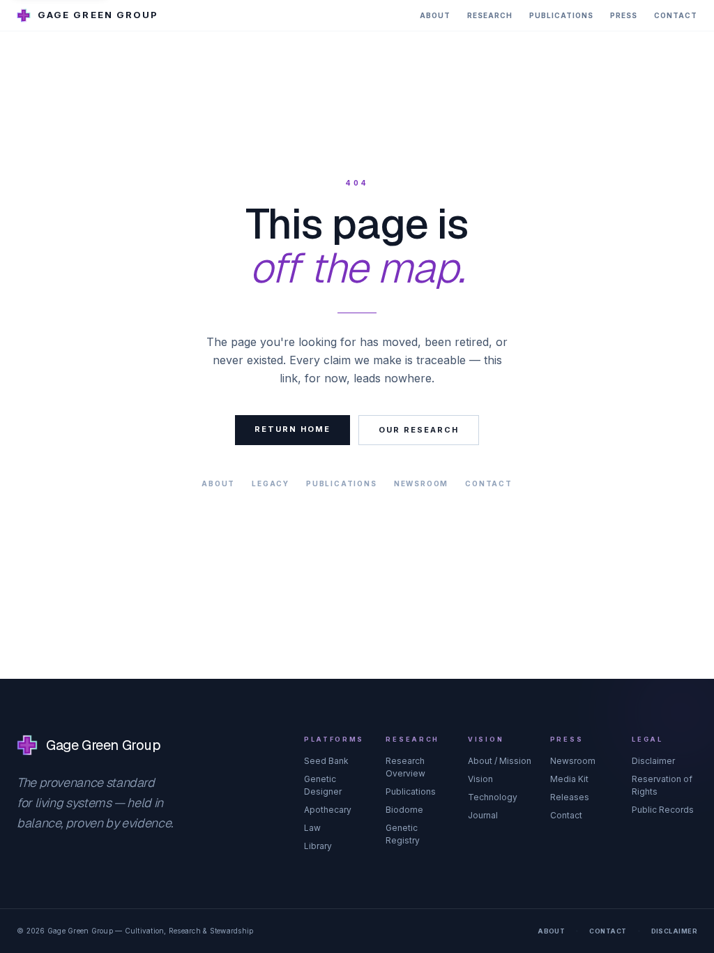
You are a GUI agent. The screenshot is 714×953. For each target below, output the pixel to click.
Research (489, 15)
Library (318, 846)
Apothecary (327, 809)
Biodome (404, 809)
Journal (483, 815)
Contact (675, 15)
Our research (419, 430)
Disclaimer (653, 761)
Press (623, 15)
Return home (293, 429)
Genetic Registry (403, 834)
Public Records (663, 809)
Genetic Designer (323, 785)
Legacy (270, 483)
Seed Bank (326, 761)
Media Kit (569, 779)
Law (312, 828)
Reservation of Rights (662, 785)
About (435, 15)
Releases (569, 797)
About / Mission (499, 761)
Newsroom (421, 483)
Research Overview (405, 767)
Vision (480, 779)
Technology (492, 797)
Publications (561, 15)
